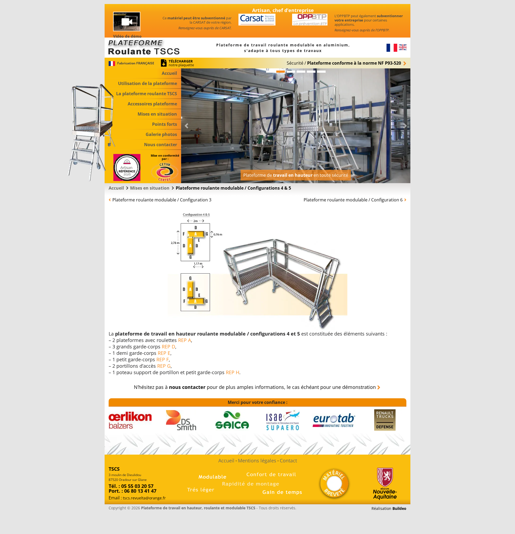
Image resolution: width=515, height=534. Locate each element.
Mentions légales (257, 460)
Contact (288, 460)
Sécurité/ (344, 63)
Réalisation (388, 508)
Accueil (226, 460)
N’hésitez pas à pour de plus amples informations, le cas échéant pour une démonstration (255, 387)
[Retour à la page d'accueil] (143, 47)
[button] (143, 94)
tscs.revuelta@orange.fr (144, 497)
